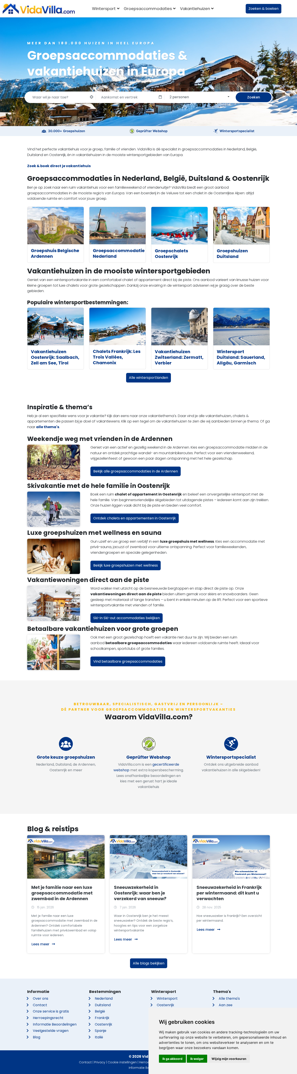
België (100, 1011)
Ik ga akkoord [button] (172, 1059)
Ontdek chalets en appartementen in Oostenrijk (134, 518)
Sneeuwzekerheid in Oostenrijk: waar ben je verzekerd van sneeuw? (140, 893)
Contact (40, 1005)
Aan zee (225, 1005)
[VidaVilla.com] (39, 9)
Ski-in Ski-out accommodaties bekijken (126, 617)
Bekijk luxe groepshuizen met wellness (125, 565)
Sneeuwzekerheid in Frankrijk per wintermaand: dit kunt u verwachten (229, 893)
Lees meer (41, 944)
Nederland (104, 998)
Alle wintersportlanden (148, 377)
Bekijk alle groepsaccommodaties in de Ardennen (135, 471)
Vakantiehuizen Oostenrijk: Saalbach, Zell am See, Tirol (55, 357)
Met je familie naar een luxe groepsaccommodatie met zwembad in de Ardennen (62, 893)
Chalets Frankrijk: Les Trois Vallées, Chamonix (116, 357)
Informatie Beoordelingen (55, 1024)
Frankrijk (102, 1017)
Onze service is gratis (51, 1011)
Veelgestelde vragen (50, 1030)
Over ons (40, 998)
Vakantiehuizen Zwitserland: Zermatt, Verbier (179, 357)
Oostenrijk (103, 1024)
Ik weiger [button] (197, 1059)
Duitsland (103, 1005)
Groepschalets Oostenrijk (171, 253)
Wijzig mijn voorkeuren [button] (229, 1059)
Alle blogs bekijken (148, 963)
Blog (36, 1037)
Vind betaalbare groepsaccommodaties (127, 661)
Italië (99, 1037)
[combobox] (198, 96)
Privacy (99, 1062)
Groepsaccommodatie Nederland (119, 253)
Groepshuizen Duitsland (232, 253)
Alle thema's (229, 998)
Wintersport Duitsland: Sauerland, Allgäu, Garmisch (241, 357)
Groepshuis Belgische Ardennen (55, 253)
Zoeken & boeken (264, 8)
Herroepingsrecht (48, 1017)
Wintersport (167, 998)
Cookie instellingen (122, 1062)
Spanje (100, 1030)
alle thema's (47, 426)
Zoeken (253, 97)
